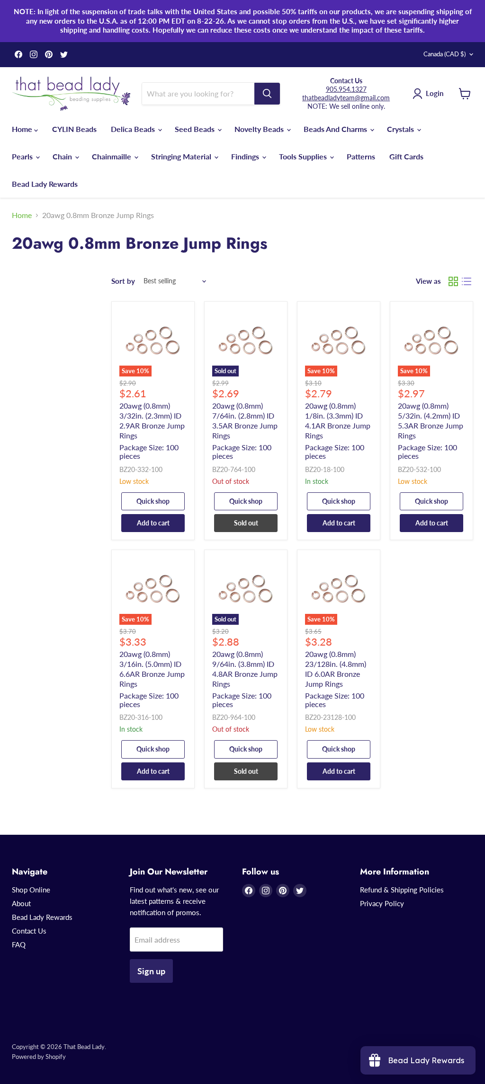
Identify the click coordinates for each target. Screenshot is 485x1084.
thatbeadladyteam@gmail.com (346, 98)
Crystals (401, 128)
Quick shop (153, 501)
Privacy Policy (382, 903)
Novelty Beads (260, 128)
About (21, 903)
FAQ (19, 944)
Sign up (151, 971)
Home (23, 128)
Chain (63, 156)
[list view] (466, 281)
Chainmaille (112, 156)
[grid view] (453, 281)
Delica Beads (134, 128)
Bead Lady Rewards (45, 183)
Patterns (361, 156)
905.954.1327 (346, 89)
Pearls (23, 156)
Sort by (123, 281)
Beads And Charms (336, 128)
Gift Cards (406, 156)
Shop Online (31, 889)
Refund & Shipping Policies (402, 889)
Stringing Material (182, 156)
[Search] (267, 94)
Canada (444, 54)
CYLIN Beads (74, 128)
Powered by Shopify (39, 1056)
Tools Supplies (304, 156)
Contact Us (29, 931)
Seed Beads (195, 128)
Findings (246, 156)
